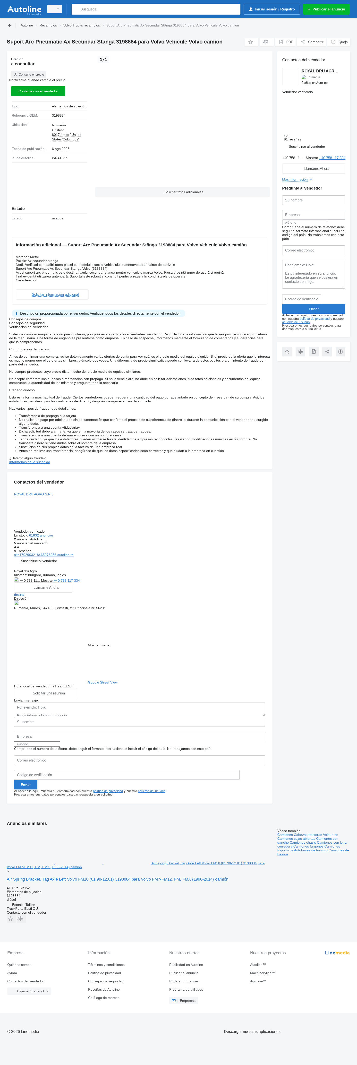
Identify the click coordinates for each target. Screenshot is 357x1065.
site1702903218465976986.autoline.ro (44, 555)
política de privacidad (108, 791)
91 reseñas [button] (22, 551)
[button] (251, 42)
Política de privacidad (104, 973)
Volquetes (330, 835)
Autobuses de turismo (311, 850)
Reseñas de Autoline (104, 989)
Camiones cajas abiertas (296, 838)
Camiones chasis (303, 842)
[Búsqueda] (76, 9)
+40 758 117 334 (67, 580)
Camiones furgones (308, 846)
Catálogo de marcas (103, 998)
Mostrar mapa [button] (99, 645)
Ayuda (12, 973)
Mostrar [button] (47, 580)
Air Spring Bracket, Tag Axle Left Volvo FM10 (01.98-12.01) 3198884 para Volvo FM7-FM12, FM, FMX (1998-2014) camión (117, 879)
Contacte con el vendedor (38, 91)
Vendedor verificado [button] (30, 531)
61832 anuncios (41, 535)
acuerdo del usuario (151, 791)
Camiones (285, 835)
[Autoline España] (24, 9)
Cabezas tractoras (308, 835)
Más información (295, 179)
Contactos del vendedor (25, 981)
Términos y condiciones (106, 965)
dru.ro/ (19, 595)
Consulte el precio (31, 74)
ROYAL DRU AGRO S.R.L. (34, 494)
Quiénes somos (19, 965)
